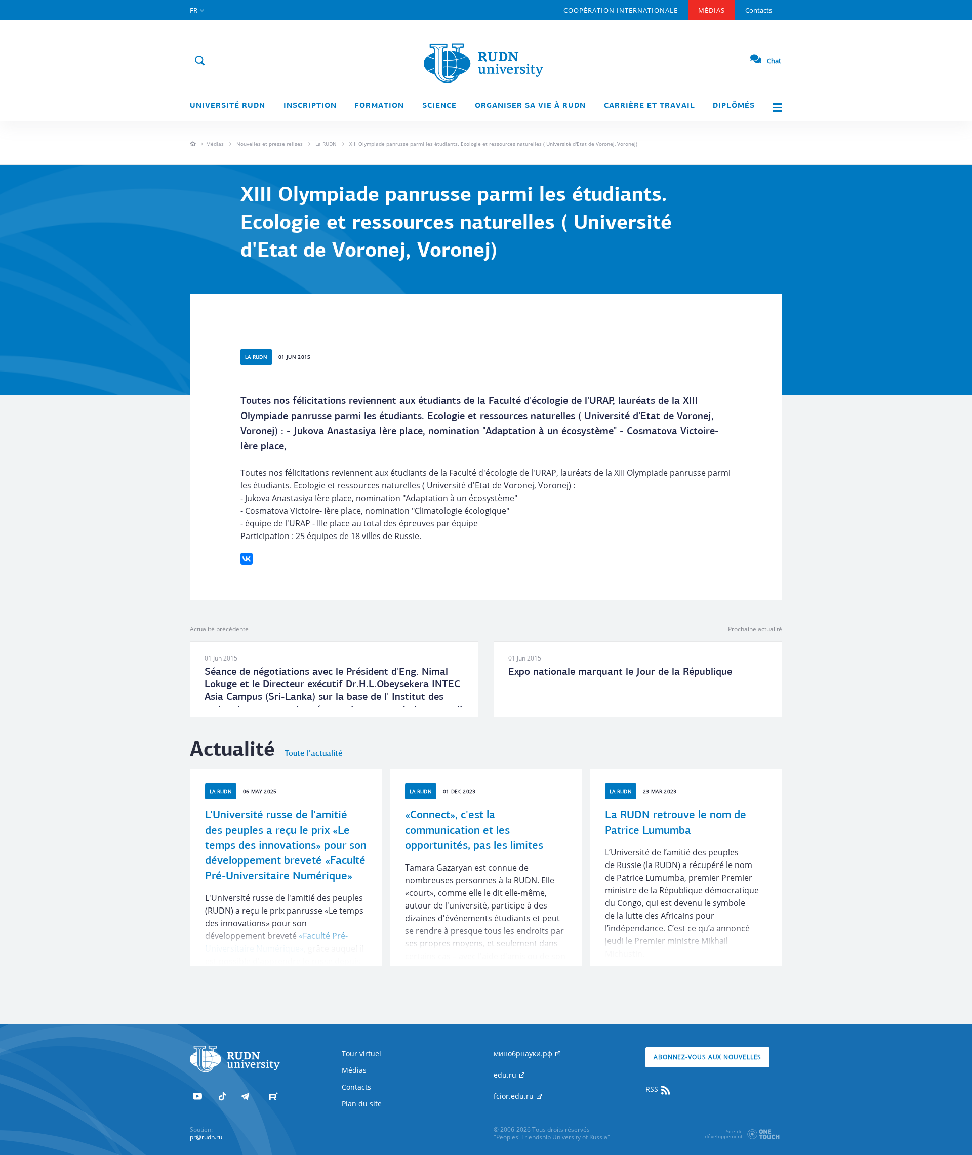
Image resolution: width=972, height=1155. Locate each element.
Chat (774, 60)
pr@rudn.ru (206, 1137)
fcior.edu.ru (515, 1096)
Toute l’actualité (313, 754)
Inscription (310, 106)
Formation (379, 106)
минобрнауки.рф (524, 1053)
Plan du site (362, 1103)
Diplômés (734, 106)
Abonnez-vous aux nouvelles (707, 1057)
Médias (711, 10)
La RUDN (326, 143)
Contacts (758, 10)
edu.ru (506, 1075)
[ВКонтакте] (246, 559)
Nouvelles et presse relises (269, 143)
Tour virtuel (361, 1053)
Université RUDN (227, 106)
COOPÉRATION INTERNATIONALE (620, 10)
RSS (652, 1089)
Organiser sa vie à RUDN (530, 106)
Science (439, 106)
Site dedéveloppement (724, 1134)
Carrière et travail (649, 106)
